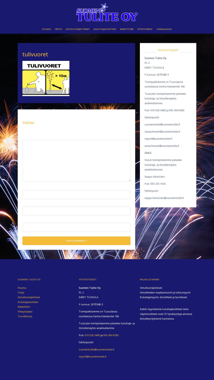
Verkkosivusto (30, 220)
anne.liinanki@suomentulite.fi (162, 146)
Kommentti (29, 137)
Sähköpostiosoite (33, 204)
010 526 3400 (158, 110)
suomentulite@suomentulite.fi (162, 124)
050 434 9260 (176, 110)
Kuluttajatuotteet (105, 29)
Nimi (26, 188)
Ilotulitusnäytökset (78, 29)
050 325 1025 (158, 183)
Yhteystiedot (145, 29)
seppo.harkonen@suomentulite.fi (164, 198)
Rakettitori (126, 29)
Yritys (58, 29)
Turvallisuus (164, 29)
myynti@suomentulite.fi (158, 138)
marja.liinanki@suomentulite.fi (162, 131)
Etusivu (46, 29)
